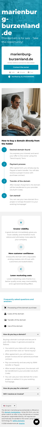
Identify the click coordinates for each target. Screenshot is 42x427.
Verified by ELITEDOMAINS (23, 77)
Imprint (22, 423)
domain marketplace (12, 412)
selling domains (18, 421)
